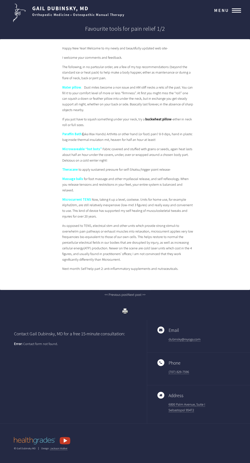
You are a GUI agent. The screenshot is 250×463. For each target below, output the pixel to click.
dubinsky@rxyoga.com (185, 339)
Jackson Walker (59, 448)
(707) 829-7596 (179, 372)
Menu (221, 10)
